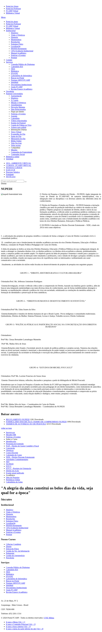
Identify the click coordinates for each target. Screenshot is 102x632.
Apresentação (16, 96)
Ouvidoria (10, 91)
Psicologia (10, 558)
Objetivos (10, 450)
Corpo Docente (12, 453)
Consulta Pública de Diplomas (23, 64)
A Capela (14, 100)
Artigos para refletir (18, 127)
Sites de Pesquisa (12, 477)
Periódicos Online (13, 480)
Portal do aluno (12, 22)
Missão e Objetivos (18, 103)
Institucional (11, 31)
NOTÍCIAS (10, 177)
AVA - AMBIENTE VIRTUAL (18, 163)
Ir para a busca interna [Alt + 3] (18, 626)
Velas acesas (16, 145)
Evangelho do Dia (18, 134)
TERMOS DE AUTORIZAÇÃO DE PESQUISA (26, 424)
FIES (13, 69)
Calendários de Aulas (14, 482)
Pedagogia (10, 553)
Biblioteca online (12, 157)
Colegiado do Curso (14, 455)
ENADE (14, 73)
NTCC (8, 466)
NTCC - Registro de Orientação (18, 468)
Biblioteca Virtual (13, 13)
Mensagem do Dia (18, 139)
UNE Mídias (49, 618)
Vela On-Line (16, 143)
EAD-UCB (10, 170)
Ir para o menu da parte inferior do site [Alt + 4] (24, 629)
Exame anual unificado (15, 473)
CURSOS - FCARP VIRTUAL (18, 165)
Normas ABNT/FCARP (20, 80)
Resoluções (15, 42)
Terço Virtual (16, 132)
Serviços (9, 62)
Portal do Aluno (12, 6)
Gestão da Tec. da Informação (17, 551)
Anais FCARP (17, 87)
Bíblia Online (16, 141)
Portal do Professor (13, 9)
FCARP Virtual (12, 11)
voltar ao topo (6, 428)
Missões (14, 150)
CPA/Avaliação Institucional (22, 51)
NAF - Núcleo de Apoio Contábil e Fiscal (22, 446)
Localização (15, 46)
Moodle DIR (11, 435)
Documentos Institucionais (21, 85)
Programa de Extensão (15, 444)
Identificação (11, 441)
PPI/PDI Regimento (19, 49)
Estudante (10, 174)
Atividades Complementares (17, 459)
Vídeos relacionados (19, 121)
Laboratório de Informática (21, 76)
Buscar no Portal (17, 78)
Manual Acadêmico (18, 53)
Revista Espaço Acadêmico (21, 89)
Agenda (14, 116)
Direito (8, 546)
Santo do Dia (16, 136)
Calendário (15, 118)
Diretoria (14, 37)
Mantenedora (16, 40)
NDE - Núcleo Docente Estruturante (20, 457)
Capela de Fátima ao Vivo (21, 125)
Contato (9, 60)
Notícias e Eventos (18, 55)
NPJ (7, 462)
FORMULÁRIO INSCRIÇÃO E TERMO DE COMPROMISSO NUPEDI (36, 422)
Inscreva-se (10, 432)
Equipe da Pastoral (18, 123)
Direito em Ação (12, 471)
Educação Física (12, 549)
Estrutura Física (17, 44)
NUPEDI (9, 464)
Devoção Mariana (18, 107)
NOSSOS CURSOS (14, 168)
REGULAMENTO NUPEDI (17, 419)
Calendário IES (17, 67)
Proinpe (14, 58)
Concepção (10, 448)
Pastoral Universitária (14, 94)
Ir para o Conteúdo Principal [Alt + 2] (21, 624)
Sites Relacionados (18, 109)
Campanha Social (18, 154)
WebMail (14, 82)
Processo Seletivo (13, 172)
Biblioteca (15, 71)
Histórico (14, 33)
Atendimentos (16, 105)
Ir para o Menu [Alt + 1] (15, 622)
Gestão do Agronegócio (15, 555)
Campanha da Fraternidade (21, 152)
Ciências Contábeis (13, 544)
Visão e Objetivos (18, 35)
